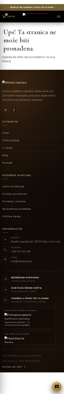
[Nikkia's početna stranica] (35, 16)
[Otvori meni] (58, 16)
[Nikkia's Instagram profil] (5, 110)
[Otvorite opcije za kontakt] (57, 387)
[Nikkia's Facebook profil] (14, 110)
